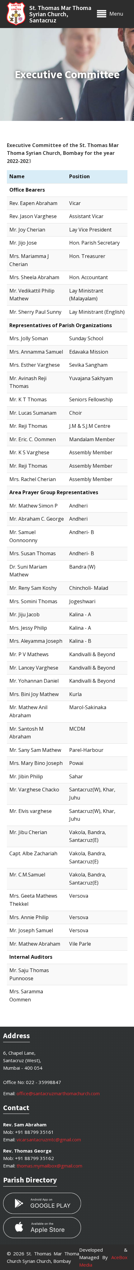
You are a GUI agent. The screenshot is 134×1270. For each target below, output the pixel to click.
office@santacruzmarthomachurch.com (58, 1093)
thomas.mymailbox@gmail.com (49, 1166)
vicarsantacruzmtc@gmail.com (49, 1139)
